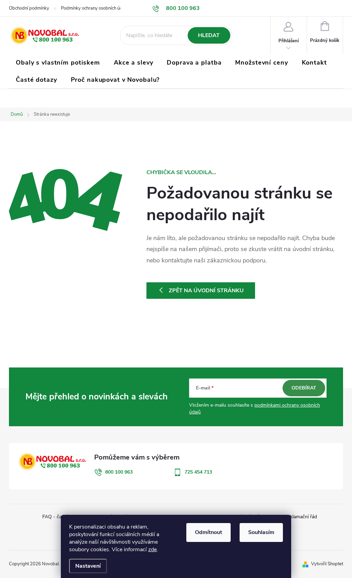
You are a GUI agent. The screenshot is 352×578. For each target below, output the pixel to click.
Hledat (209, 35)
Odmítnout (208, 532)
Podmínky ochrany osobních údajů (94, 8)
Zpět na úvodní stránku (206, 290)
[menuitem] (58, 62)
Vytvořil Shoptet (327, 564)
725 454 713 (198, 472)
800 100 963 (119, 472)
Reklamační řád (300, 516)
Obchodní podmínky (29, 8)
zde (152, 549)
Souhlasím (261, 532)
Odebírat (304, 388)
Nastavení (88, 566)
